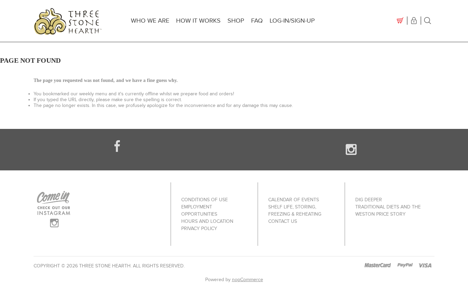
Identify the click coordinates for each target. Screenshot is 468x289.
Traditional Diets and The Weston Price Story (388, 210)
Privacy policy (199, 228)
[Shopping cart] (400, 20)
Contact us (282, 221)
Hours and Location (207, 221)
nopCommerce (247, 279)
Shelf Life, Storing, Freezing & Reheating (294, 210)
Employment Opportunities (199, 210)
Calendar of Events (293, 200)
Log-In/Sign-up (292, 20)
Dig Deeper (368, 200)
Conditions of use (204, 200)
